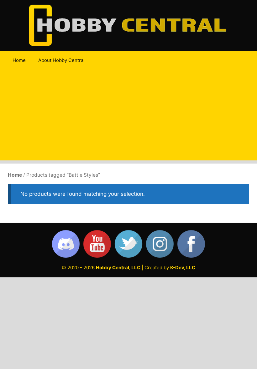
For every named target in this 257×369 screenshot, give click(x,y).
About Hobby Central (61, 60)
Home (19, 60)
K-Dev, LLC (182, 267)
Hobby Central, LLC (118, 267)
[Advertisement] (128, 116)
